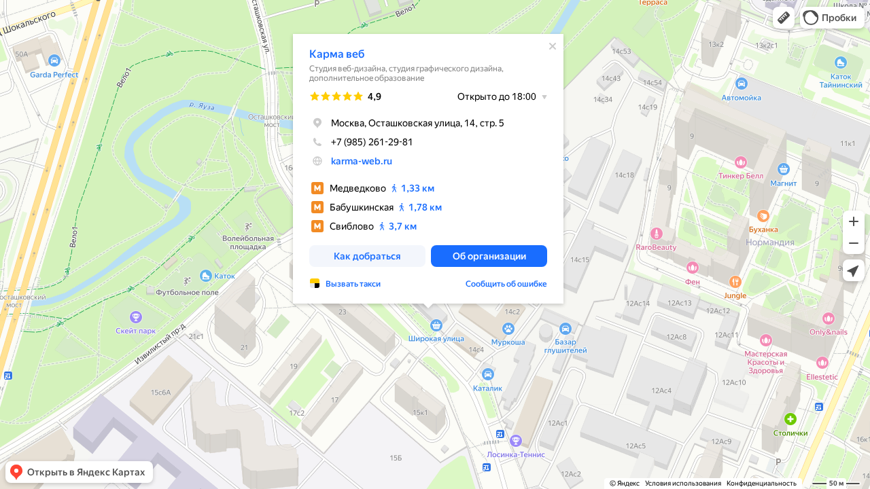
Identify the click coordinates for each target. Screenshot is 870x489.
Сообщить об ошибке (506, 284)
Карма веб (336, 54)
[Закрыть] (552, 46)
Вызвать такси (353, 284)
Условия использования (683, 483)
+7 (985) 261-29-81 (372, 142)
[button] (784, 18)
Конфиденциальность (762, 483)
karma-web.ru (361, 161)
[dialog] (428, 169)
